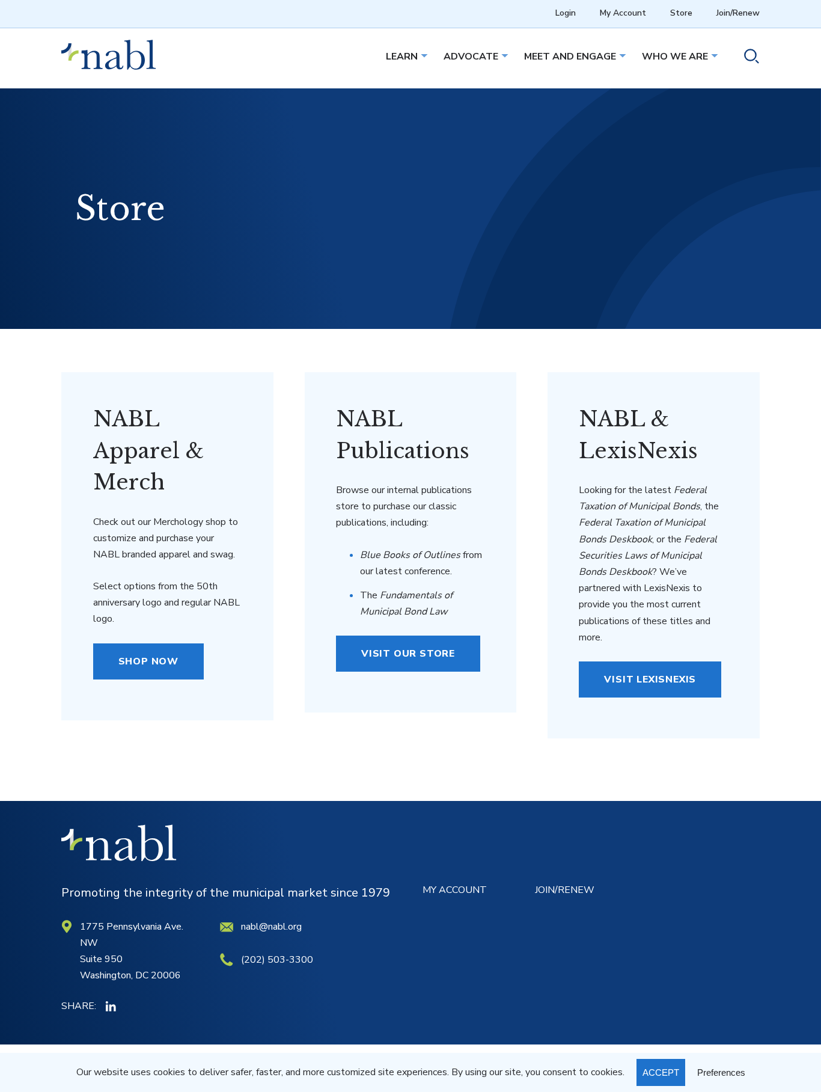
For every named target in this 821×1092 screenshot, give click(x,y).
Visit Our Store (408, 653)
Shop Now (148, 661)
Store (681, 13)
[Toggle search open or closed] (747, 58)
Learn (402, 56)
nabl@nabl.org (271, 926)
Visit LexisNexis (650, 679)
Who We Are (675, 56)
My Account (623, 13)
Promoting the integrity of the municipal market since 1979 (225, 893)
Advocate (471, 56)
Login (565, 13)
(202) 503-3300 (277, 959)
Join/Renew (738, 13)
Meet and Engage (570, 56)
